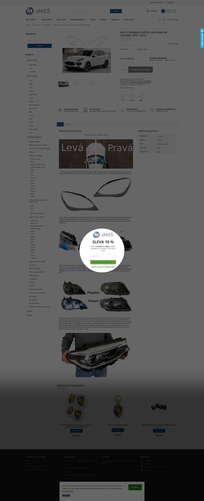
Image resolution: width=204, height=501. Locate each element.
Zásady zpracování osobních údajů (103, 267)
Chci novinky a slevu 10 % (103, 262)
